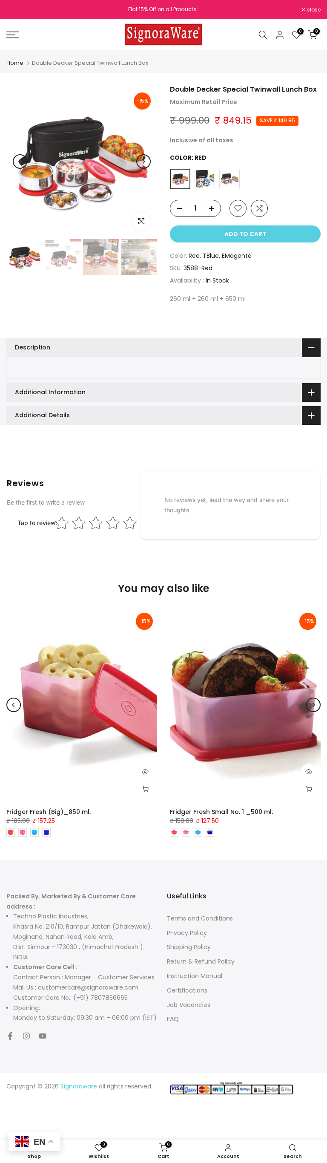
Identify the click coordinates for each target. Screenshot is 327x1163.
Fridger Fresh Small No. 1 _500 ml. (221, 812)
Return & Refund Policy (201, 961)
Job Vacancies (188, 1005)
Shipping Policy (189, 947)
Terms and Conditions (200, 918)
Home (14, 63)
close (18, 9)
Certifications (187, 990)
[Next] (143, 161)
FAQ (173, 1019)
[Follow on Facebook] (10, 1036)
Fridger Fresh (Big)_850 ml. (48, 812)
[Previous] (20, 161)
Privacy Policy (187, 933)
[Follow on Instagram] (26, 1036)
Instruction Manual (194, 976)
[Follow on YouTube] (42, 1036)
